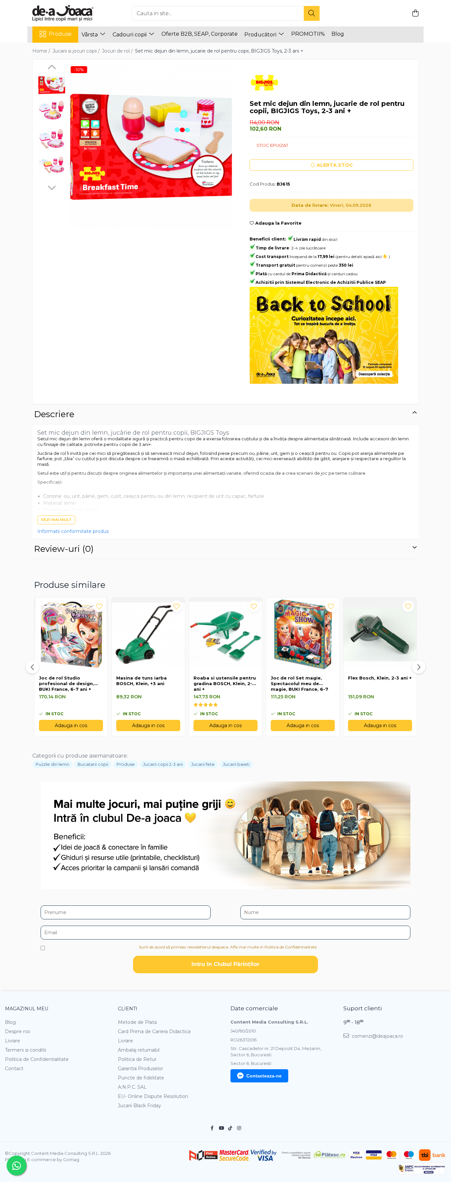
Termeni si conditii (25, 1050)
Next (51, 187)
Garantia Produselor (140, 1069)
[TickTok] (230, 1128)
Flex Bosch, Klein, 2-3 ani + (380, 677)
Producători (261, 34)
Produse (60, 34)
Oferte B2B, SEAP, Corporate (199, 34)
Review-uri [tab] (64, 549)
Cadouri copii (130, 34)
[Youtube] (221, 1128)
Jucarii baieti (236, 764)
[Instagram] (239, 1128)
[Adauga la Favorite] (99, 606)
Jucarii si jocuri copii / (76, 51)
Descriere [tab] (54, 414)
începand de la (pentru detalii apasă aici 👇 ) (323, 256)
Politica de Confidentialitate (37, 1059)
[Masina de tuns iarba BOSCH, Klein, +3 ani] (148, 634)
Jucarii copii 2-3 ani (163, 764)
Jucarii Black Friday (139, 1106)
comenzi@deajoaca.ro (377, 1036)
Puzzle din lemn (52, 764)
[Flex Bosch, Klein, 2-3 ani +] (380, 634)
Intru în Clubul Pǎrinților (225, 964)
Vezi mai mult (56, 519)
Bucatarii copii (93, 764)
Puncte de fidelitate (141, 1078)
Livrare (12, 1041)
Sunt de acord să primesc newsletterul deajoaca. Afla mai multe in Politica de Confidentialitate (228, 946)
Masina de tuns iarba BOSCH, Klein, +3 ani (141, 680)
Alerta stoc (335, 165)
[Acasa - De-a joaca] (65, 13)
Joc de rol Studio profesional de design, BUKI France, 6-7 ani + (66, 683)
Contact (14, 1069)
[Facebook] (212, 1128)
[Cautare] (312, 13)
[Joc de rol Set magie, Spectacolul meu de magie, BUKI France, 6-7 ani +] (302, 634)
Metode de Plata (137, 1022)
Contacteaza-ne (264, 1075)
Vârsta (90, 34)
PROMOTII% (308, 34)
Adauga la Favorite (277, 223)
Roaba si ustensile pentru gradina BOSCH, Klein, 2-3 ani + (224, 683)
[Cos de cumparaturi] (415, 13)
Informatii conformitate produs (73, 531)
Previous (51, 68)
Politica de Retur (137, 1059)
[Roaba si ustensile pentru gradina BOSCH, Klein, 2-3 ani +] (225, 634)
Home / (42, 51)
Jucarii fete (203, 764)
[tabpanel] (151, 147)
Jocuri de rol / (118, 51)
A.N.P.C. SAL (132, 1087)
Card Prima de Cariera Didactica (154, 1031)
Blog (337, 34)
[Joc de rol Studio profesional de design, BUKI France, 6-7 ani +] (71, 634)
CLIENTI (127, 1009)
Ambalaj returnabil (138, 1050)
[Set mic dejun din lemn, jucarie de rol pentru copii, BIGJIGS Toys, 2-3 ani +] (151, 147)
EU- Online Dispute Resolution (153, 1096)
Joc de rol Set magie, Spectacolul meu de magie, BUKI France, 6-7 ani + (299, 683)
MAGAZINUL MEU (26, 1009)
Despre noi (17, 1031)
